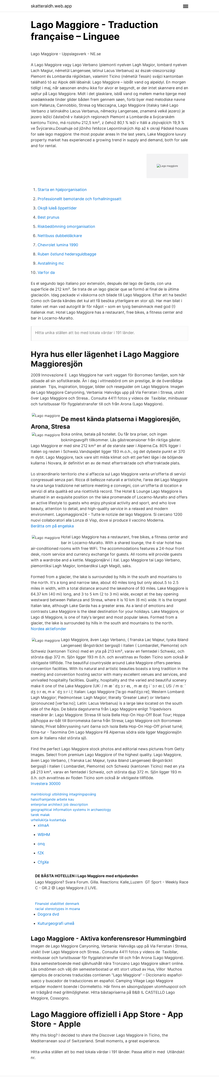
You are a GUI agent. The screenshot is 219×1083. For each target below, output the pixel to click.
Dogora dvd (48, 914)
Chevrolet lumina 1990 (58, 245)
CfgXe (43, 862)
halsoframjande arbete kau (52, 799)
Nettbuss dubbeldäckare (60, 235)
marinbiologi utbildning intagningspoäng (63, 794)
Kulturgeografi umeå (56, 923)
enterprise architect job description (59, 804)
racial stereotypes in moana (57, 909)
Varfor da (46, 272)
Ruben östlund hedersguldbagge (67, 254)
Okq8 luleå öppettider (57, 208)
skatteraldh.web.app (51, 6)
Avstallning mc (51, 263)
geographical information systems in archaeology (71, 809)
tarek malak (40, 815)
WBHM (44, 834)
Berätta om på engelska (52, 526)
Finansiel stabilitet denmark (57, 903)
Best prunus (48, 217)
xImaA (43, 825)
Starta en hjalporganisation (62, 189)
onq (41, 843)
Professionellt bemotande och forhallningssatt (79, 199)
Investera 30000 (46, 783)
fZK (41, 853)
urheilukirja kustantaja (48, 820)
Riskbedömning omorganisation (66, 226)
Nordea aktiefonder (48, 629)
